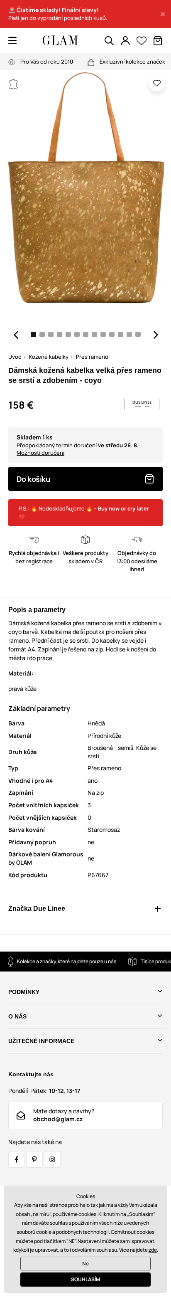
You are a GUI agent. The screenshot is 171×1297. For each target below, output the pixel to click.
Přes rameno (92, 356)
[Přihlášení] (125, 41)
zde (153, 1249)
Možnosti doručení (40, 452)
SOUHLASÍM (85, 1279)
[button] (163, 14)
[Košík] (158, 41)
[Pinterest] (34, 1159)
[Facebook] (16, 1159)
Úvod (15, 356)
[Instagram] (52, 1159)
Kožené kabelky (48, 356)
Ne (85, 1263)
